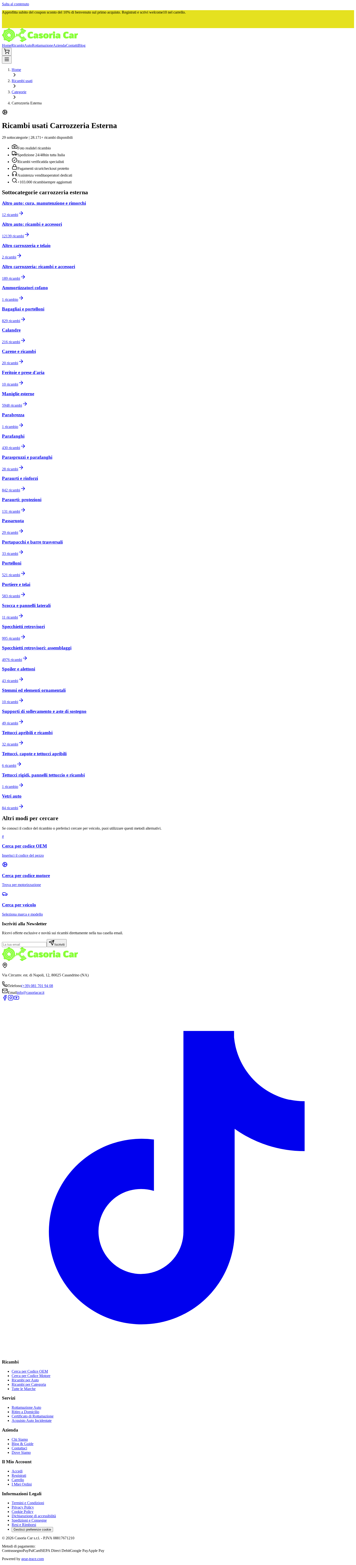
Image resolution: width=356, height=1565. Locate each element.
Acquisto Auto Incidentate (32, 1420)
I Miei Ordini (22, 1484)
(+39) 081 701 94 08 (37, 986)
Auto (28, 45)
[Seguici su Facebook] (5, 999)
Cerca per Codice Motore (31, 1376)
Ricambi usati (22, 81)
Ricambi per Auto (25, 1380)
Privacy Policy (23, 1507)
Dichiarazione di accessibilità (34, 1516)
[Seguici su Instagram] (11, 999)
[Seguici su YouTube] (16, 999)
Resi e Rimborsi (24, 1525)
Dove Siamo (21, 1452)
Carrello (18, 1480)
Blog (81, 45)
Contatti (72, 45)
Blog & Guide (22, 1444)
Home (6, 45)
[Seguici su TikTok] (178, 1352)
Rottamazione (42, 45)
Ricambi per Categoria (29, 1384)
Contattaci (19, 1448)
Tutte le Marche (24, 1389)
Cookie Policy (22, 1512)
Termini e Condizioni (28, 1503)
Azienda (59, 45)
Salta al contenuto (15, 4)
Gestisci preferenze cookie (32, 1529)
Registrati (19, 1475)
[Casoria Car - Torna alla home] (40, 41)
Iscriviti (59, 944)
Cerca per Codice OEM (30, 1371)
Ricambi (17, 45)
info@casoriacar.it (30, 992)
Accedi (17, 1471)
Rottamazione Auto (26, 1407)
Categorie (19, 92)
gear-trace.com (32, 1559)
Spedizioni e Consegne (29, 1520)
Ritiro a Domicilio (25, 1412)
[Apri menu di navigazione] (7, 60)
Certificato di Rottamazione (33, 1416)
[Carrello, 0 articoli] (7, 52)
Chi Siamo (20, 1439)
